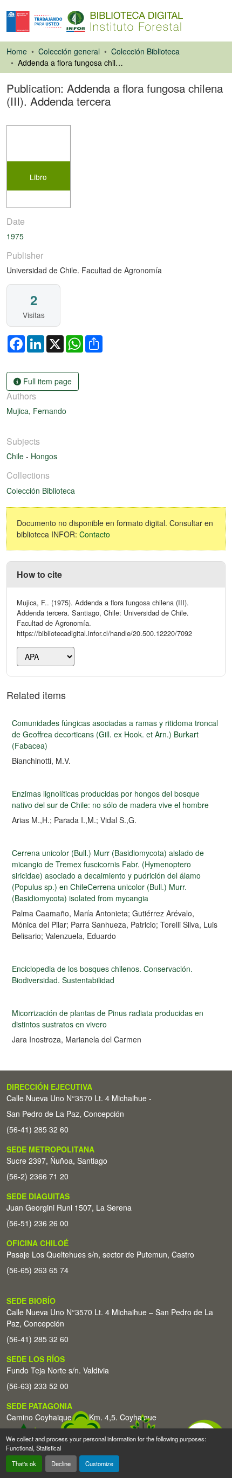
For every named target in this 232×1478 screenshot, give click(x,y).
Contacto (94, 534)
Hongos (44, 456)
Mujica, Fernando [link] (36, 410)
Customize (99, 1463)
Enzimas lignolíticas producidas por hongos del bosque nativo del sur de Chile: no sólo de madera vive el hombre (110, 799)
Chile (16, 456)
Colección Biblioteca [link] (145, 51)
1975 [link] (15, 236)
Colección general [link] (69, 51)
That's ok (24, 1463)
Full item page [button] (46, 381)
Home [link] (16, 51)
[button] (94, 21)
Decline (61, 1463)
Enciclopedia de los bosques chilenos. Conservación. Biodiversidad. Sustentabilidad (102, 974)
